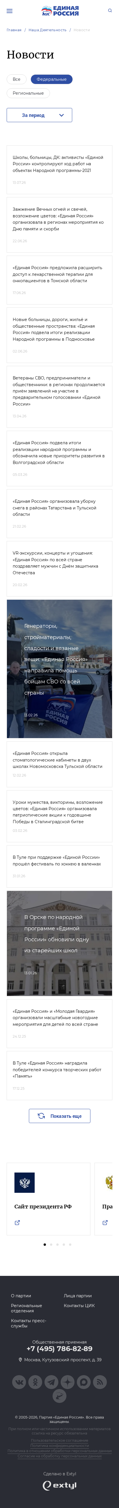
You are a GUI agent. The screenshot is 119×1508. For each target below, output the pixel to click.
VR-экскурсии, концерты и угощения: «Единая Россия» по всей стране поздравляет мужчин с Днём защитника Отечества (55, 563)
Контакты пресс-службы (28, 1323)
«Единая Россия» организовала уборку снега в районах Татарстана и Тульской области (54, 508)
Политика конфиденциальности (59, 1445)
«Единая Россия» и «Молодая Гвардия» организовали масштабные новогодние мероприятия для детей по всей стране (55, 1018)
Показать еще (66, 1116)
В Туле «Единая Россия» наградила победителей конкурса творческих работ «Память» (57, 1070)
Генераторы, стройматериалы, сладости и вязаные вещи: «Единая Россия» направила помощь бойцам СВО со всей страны (56, 659)
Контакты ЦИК (79, 1305)
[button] (45, 1244)
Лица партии (78, 1295)
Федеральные (52, 79)
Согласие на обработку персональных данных (60, 1456)
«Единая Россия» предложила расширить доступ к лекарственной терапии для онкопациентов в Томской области (57, 274)
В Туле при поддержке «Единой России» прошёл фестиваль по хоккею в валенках (57, 860)
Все (17, 79)
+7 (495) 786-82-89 (59, 1349)
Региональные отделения (26, 1308)
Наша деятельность (48, 30)
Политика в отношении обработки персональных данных (60, 1451)
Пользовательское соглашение (59, 1440)
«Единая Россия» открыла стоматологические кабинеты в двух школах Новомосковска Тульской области (58, 760)
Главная (14, 30)
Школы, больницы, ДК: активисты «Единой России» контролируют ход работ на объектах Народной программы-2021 (58, 164)
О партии (21, 1295)
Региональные (28, 93)
